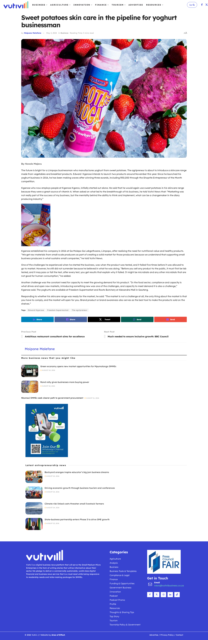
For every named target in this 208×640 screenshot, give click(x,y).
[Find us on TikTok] (177, 594)
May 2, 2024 (51, 33)
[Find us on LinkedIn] (170, 594)
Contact (179, 635)
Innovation (81, 5)
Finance (101, 5)
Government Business (120, 587)
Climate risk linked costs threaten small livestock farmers (74, 503)
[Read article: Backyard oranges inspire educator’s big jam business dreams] (33, 477)
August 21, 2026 (92, 398)
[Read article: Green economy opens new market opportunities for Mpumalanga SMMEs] (29, 371)
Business (38, 5)
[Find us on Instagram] (163, 594)
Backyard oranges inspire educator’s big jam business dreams (77, 472)
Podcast (114, 595)
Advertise (135, 5)
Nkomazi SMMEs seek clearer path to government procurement (52, 398)
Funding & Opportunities (122, 583)
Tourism (118, 5)
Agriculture (59, 5)
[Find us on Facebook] (201, 5)
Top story (114, 616)
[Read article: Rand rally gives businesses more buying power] (29, 387)
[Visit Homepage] (16, 4)
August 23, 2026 (52, 523)
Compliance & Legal (119, 575)
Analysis (114, 563)
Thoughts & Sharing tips (122, 612)
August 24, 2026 (48, 370)
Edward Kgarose (36, 310)
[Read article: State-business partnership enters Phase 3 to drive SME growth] (33, 524)
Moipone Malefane (32, 33)
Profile (113, 604)
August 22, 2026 (48, 386)
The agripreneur (79, 310)
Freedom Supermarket (58, 310)
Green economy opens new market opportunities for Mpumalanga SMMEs (78, 366)
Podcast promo (117, 600)
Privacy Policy (167, 635)
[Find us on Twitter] (206, 5)
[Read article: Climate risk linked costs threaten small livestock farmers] (33, 508)
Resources (153, 5)
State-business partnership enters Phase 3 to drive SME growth (77, 519)
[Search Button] (194, 5)
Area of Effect (58, 635)
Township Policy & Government (125, 624)
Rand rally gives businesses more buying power (64, 382)
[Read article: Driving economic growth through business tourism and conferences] (33, 492)
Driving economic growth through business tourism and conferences (80, 488)
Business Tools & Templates (123, 571)
